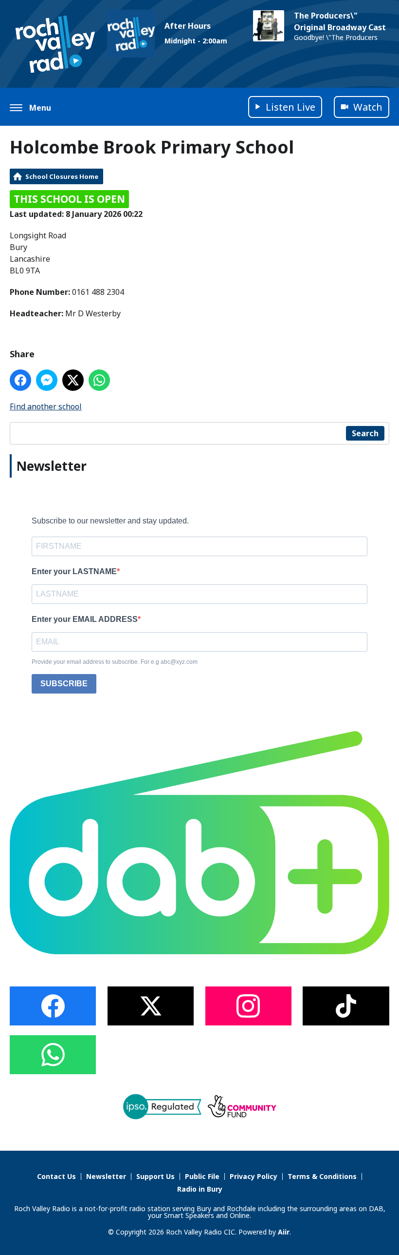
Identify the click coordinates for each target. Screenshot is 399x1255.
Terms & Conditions (322, 1176)
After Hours (187, 25)
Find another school (46, 406)
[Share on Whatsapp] (99, 380)
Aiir (284, 1231)
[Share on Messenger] (46, 380)
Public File (202, 1176)
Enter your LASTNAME (74, 571)
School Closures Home (61, 176)
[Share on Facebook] (20, 380)
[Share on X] (73, 380)
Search (365, 433)
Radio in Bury (199, 1189)
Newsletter (106, 1176)
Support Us (155, 1176)
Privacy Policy (253, 1176)
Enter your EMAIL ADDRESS (85, 619)
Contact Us (56, 1176)
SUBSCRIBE (64, 683)
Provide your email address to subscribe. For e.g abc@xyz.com (115, 661)
